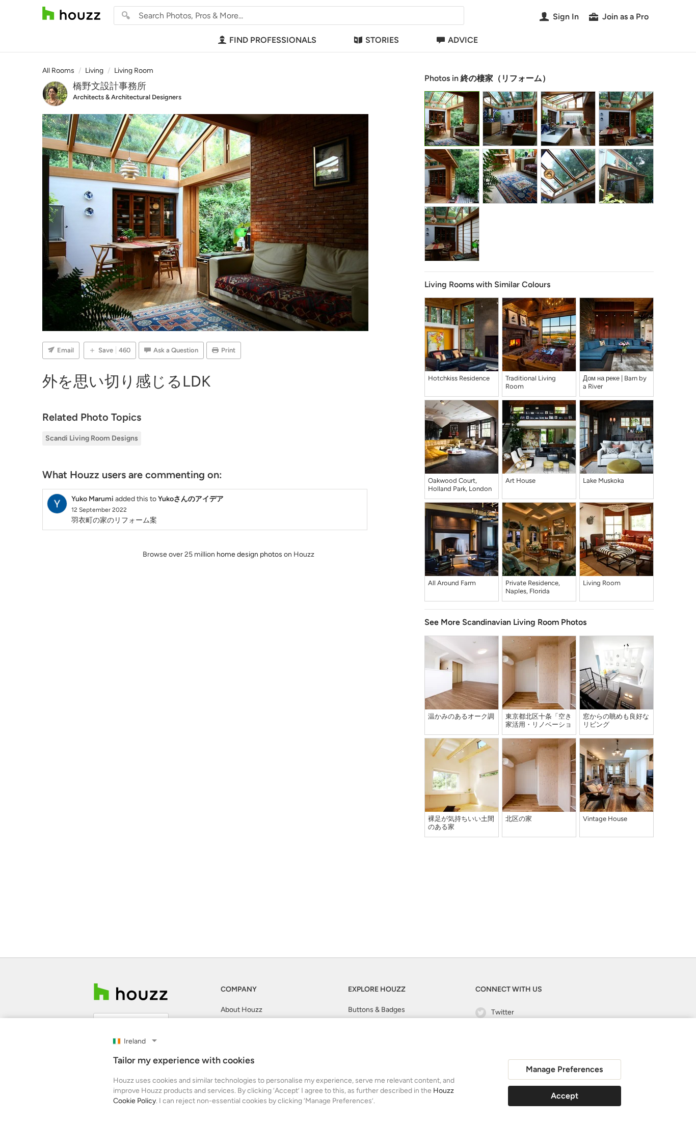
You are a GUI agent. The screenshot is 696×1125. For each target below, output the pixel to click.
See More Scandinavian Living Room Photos (505, 622)
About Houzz (241, 1009)
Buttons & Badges (376, 1009)
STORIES (382, 40)
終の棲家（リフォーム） (505, 78)
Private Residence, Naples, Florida (532, 587)
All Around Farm (452, 583)
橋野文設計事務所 (109, 86)
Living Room (602, 583)
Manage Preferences (564, 1069)
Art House (520, 480)
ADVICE (463, 40)
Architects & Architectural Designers (127, 97)
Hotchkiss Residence (459, 378)
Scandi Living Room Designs (91, 438)
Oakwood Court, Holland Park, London (460, 484)
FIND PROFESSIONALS (272, 40)
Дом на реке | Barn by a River (615, 382)
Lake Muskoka (603, 480)
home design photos (249, 554)
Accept (564, 1096)
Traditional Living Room (530, 382)
